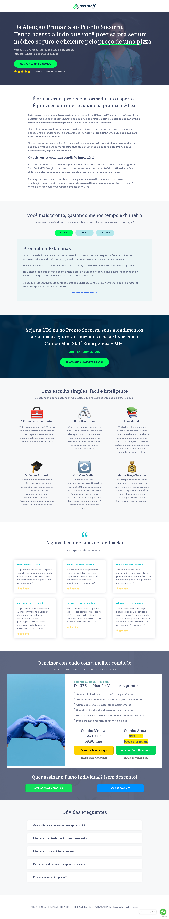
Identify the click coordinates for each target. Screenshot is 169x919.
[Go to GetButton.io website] (163, 916)
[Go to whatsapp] (163, 912)
